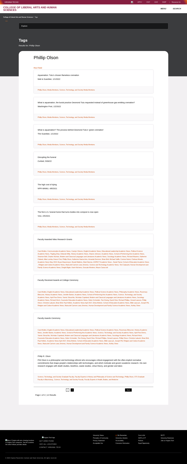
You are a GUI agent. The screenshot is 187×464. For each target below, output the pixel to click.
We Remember (122, 435)
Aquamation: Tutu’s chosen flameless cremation (58, 75)
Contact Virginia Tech (50, 447)
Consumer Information (122, 443)
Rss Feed (38, 68)
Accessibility (120, 440)
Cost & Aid (141, 435)
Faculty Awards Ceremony (49, 318)
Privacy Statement (99, 440)
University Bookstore (167, 438)
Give (156, 2)
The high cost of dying (47, 185)
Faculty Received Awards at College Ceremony (58, 280)
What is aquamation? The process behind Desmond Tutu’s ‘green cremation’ (71, 130)
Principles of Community (100, 438)
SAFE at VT (142, 438)
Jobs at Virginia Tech (167, 440)
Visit (148, 2)
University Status (98, 435)
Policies (140, 440)
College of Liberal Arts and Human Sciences (18, 17)
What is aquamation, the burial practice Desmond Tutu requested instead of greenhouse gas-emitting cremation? (86, 102)
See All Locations (48, 444)
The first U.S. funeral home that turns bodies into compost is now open (68, 212)
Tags (36, 17)
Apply (140, 2)
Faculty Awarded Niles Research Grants (55, 239)
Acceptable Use (98, 443)
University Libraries (122, 438)
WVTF (163, 435)
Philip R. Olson (44, 356)
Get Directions (47, 441)
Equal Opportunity (143, 443)
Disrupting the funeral (47, 157)
